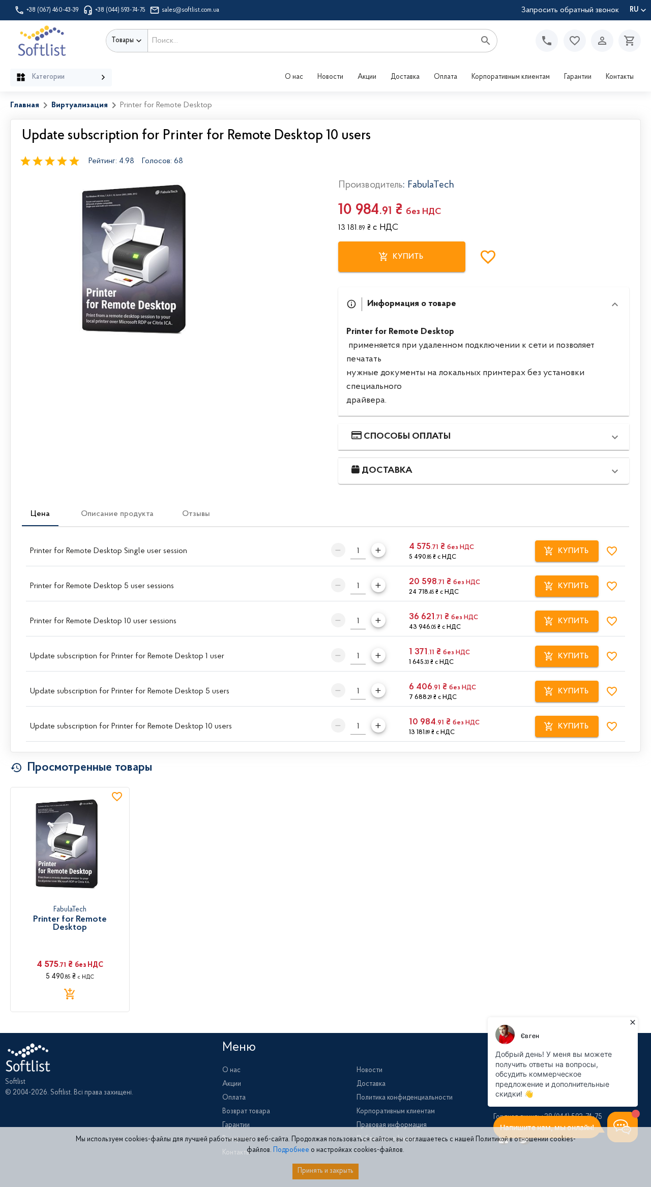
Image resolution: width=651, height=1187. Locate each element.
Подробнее (291, 1150)
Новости (330, 77)
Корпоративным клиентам (510, 77)
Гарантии (577, 77)
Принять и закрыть (325, 1171)
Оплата (445, 77)
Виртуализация (79, 105)
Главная (24, 105)
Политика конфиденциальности (405, 1098)
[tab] (40, 514)
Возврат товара (246, 1111)
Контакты (620, 77)
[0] (627, 40)
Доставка (405, 77)
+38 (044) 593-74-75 (120, 10)
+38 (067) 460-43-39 (52, 10)
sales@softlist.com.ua (190, 10)
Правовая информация (392, 1125)
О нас (294, 77)
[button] (575, 40)
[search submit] (486, 40)
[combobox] (311, 41)
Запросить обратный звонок (570, 10)
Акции (367, 77)
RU (634, 10)
